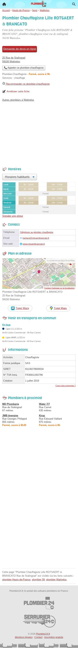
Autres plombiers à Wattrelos (18, 99)
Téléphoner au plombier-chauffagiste (36, 232)
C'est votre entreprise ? (65, 386)
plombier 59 (38, 579)
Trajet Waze (22, 308)
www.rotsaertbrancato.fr (34, 244)
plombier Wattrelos (56, 579)
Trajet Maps (60, 308)
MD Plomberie (10, 404)
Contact (38, 637)
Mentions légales (24, 637)
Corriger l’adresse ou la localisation (59, 288)
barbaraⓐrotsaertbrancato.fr (36, 238)
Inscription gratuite (53, 637)
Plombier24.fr (43, 634)
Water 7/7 (44, 404)
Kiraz (42, 415)
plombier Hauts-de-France (16, 579)
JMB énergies (10, 415)
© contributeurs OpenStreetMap (61, 261)
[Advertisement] (39, 528)
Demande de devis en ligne (19, 48)
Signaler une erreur (12, 215)
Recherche (74, 4)
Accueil (4, 4)
